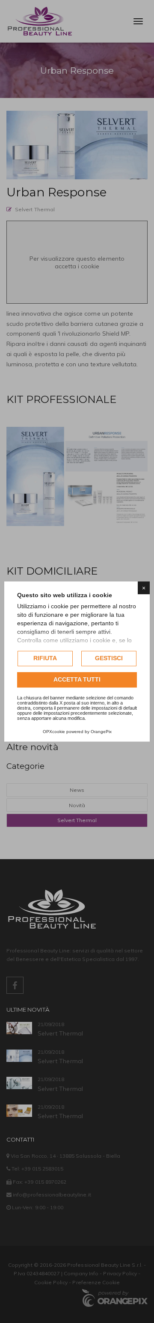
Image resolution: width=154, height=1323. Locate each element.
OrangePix (101, 731)
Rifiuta (45, 658)
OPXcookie (54, 731)
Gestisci (109, 658)
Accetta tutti (77, 679)
